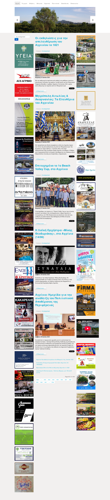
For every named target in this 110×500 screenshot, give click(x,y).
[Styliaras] (24, 434)
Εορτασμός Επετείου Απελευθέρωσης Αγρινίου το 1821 (53, 367)
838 (70, 379)
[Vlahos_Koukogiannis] (24, 339)
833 (49, 379)
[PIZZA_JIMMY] (24, 383)
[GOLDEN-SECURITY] (85, 222)
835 (58, 379)
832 (45, 379)
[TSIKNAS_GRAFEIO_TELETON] (85, 100)
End (53, 382)
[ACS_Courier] (24, 85)
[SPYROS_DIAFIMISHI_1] (85, 404)
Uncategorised (46, 51)
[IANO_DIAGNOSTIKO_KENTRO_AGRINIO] (85, 76)
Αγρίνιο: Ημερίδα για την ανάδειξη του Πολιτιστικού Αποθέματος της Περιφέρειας (54, 300)
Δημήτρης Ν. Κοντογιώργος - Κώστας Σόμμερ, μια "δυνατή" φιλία (54, 371)
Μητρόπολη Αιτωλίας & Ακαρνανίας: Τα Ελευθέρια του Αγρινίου (54, 99)
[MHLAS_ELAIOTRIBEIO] (85, 49)
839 (37, 382)
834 (53, 379)
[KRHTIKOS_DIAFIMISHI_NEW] (24, 281)
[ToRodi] (85, 363)
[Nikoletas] (24, 119)
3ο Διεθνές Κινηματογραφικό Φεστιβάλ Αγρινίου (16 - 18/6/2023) (52, 363)
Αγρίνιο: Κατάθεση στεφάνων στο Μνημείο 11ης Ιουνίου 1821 (55, 359)
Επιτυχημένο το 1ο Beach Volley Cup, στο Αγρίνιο (52, 167)
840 (41, 382)
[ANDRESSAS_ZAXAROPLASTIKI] (85, 125)
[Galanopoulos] (85, 424)
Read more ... (41, 91)
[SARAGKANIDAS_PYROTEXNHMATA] (24, 215)
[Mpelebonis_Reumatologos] (24, 145)
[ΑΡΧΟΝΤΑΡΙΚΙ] (85, 196)
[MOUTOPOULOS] (85, 240)
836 (62, 379)
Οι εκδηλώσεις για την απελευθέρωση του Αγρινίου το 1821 (51, 41)
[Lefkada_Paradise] (24, 248)
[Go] (16, 39)
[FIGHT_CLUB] (24, 312)
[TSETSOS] (24, 453)
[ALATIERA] (24, 186)
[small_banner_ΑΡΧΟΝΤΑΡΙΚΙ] (85, 178)
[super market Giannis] (85, 349)
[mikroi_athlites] (85, 265)
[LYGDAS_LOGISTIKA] (24, 360)
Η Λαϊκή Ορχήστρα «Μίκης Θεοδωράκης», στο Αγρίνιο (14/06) (54, 233)
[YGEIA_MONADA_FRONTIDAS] (24, 56)
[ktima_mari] (85, 152)
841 (46, 382)
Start (37, 379)
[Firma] (85, 300)
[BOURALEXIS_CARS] (24, 164)
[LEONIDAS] (24, 468)
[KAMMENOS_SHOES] (24, 410)
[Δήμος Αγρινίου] (85, 169)
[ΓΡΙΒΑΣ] (24, 484)
